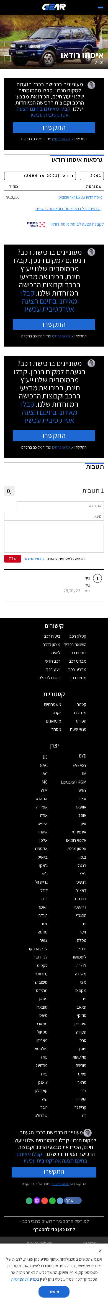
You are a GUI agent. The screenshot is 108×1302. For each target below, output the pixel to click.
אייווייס (43, 824)
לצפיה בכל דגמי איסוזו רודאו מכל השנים (67, 209)
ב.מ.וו (82, 857)
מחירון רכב (77, 678)
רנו (84, 1115)
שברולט (41, 1115)
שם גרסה (94, 186)
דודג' (44, 890)
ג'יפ (45, 874)
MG (45, 782)
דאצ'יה (81, 890)
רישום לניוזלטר (48, 678)
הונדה (43, 915)
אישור (54, 1292)
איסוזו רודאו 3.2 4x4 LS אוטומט (80, 197)
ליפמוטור (79, 957)
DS (45, 757)
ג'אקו (43, 865)
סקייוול (42, 1032)
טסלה (81, 940)
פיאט (82, 1074)
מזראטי (41, 974)
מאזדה (80, 974)
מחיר (13, 186)
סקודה (81, 1032)
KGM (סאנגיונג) (73, 782)
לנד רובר (41, 957)
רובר (44, 1107)
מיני (83, 982)
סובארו (42, 1007)
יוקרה (57, 713)
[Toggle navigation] (100, 7)
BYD (82, 756)
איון (83, 824)
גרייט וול (41, 882)
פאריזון (42, 1040)
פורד (44, 1057)
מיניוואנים (53, 721)
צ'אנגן (43, 1082)
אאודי (82, 799)
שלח (13, 558)
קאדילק (41, 1091)
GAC (44, 765)
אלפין (43, 840)
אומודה (42, 807)
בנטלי (81, 865)
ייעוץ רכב (53, 669)
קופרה (81, 1099)
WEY (82, 790)
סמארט (41, 1024)
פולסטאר (40, 1049)
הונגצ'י (81, 915)
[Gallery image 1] (7, 58)
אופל (82, 815)
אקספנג (41, 848)
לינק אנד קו (38, 949)
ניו (84, 999)
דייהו (44, 899)
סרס (82, 1040)
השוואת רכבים (75, 644)
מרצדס (42, 990)
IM (84, 774)
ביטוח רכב (52, 636)
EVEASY (79, 765)
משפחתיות (52, 704)
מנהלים (80, 713)
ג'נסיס (81, 882)
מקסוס (80, 990)
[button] (73, 1200)
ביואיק (43, 857)
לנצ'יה (81, 965)
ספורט (81, 721)
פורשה (81, 1065)
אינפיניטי (79, 832)
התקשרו (54, 127)
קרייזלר (80, 1107)
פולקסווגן (79, 1057)
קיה (45, 1099)
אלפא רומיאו (76, 840)
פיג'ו (44, 1074)
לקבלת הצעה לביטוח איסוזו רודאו (77, 224)
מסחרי (56, 729)
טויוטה (43, 932)
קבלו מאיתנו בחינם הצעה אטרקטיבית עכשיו (43, 111)
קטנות (81, 704)
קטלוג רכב (77, 636)
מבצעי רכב (77, 669)
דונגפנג (80, 899)
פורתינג (42, 1065)
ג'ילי (83, 874)
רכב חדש (52, 661)
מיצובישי (41, 982)
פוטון (82, 1049)
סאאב (81, 1007)
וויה (84, 924)
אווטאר (80, 807)
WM (44, 790)
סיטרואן (80, 1024)
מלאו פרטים (61, 138)
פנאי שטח (78, 729)
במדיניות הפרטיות (25, 1279)
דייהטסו (80, 907)
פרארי (81, 1082)
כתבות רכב (77, 653)
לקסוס (42, 965)
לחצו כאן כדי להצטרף (54, 1229)
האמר (43, 907)
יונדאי (82, 949)
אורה (44, 815)
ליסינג (55, 653)
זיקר (82, 932)
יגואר (44, 940)
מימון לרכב (51, 644)
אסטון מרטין (77, 848)
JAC (44, 774)
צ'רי (83, 1091)
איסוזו (43, 832)
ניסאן (43, 999)
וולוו (45, 924)
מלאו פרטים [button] (61, 1183)
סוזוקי (81, 1015)
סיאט (43, 1015)
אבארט (42, 799)
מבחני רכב (77, 661)
